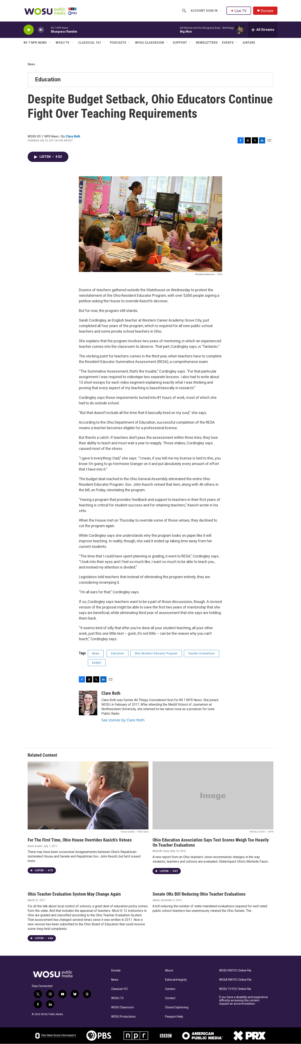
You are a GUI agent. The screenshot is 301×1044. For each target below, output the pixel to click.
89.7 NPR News (35, 42)
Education (48, 79)
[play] (28, 29)
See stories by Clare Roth (123, 720)
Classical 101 (89, 42)
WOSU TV (62, 42)
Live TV (240, 10)
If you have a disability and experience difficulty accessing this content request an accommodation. (243, 1000)
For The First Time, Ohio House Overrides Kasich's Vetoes (80, 840)
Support (180, 42)
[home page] (57, 974)
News (31, 64)
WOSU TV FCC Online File (235, 989)
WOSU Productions (123, 1016)
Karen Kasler (35, 846)
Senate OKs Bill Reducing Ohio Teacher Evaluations (199, 894)
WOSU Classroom (149, 42)
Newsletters (207, 42)
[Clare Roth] (88, 703)
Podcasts (118, 42)
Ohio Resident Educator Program (156, 653)
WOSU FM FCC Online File (235, 970)
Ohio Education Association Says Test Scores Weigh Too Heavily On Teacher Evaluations (211, 842)
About (169, 970)
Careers (170, 989)
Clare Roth (73, 136)
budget (96, 662)
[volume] (40, 29)
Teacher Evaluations (201, 653)
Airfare (249, 42)
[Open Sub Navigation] (220, 10)
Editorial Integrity (176, 979)
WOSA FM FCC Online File (235, 979)
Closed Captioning (176, 1007)
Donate (267, 11)
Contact (170, 998)
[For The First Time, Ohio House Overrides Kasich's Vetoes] (88, 795)
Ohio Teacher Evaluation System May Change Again (74, 894)
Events (228, 42)
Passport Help (174, 1016)
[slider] (47, 29)
